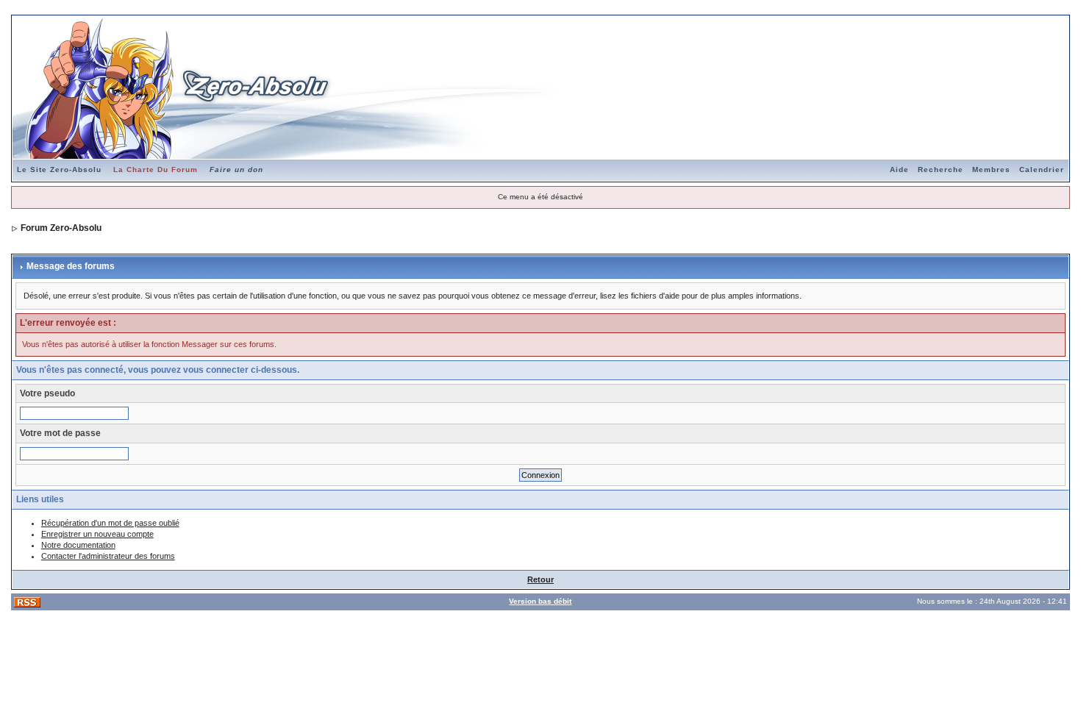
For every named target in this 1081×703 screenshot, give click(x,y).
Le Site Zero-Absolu (59, 169)
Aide (899, 169)
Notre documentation (78, 544)
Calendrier (1041, 169)
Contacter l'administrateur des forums (108, 556)
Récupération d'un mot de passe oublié (110, 522)
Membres (991, 169)
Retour (540, 579)
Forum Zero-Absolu (61, 228)
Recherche (940, 169)
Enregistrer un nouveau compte (97, 533)
